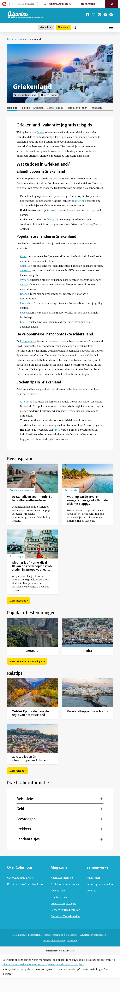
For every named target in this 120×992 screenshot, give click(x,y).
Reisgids (12, 108)
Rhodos (24, 293)
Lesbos (24, 312)
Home (10, 39)
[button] (111, 4)
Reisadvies (25, 798)
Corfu (55, 219)
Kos (22, 322)
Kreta (23, 256)
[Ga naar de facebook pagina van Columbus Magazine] (87, 14)
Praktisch (96, 108)
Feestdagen (26, 819)
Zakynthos (26, 303)
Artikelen (38, 108)
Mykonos (25, 279)
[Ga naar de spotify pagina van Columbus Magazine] (111, 14)
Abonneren (63, 27)
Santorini (78, 200)
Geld (20, 809)
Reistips (25, 108)
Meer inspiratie (18, 600)
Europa (20, 39)
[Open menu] (111, 27)
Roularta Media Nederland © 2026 (60, 951)
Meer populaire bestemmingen (26, 661)
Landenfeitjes (28, 839)
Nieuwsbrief (46, 27)
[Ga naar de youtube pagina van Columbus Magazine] (105, 14)
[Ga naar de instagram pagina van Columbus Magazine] (93, 14)
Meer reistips (17, 770)
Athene (24, 401)
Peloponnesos (28, 341)
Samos (50, 210)
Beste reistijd (55, 108)
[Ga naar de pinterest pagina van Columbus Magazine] (99, 14)
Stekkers (24, 829)
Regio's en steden (76, 108)
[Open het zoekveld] (74, 27)
